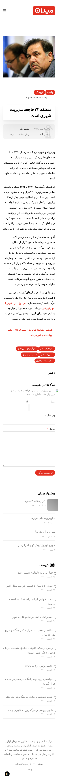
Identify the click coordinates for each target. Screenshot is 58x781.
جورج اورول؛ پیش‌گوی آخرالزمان (36, 545)
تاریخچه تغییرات (23, 764)
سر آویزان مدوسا (45, 531)
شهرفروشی (46, 355)
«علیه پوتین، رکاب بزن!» (38, 665)
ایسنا (40, 134)
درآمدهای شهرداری (26, 349)
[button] (4, 10)
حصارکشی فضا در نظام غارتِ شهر (32, 616)
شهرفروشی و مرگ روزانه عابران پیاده (30, 710)
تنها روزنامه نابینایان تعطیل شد (35, 572)
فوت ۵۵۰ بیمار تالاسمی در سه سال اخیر (29, 585)
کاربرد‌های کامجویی (35, 501)
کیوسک (39, 92)
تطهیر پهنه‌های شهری (43, 518)
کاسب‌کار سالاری (44, 361)
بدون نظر (24, 128)
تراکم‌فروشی (46, 349)
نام (26, 401)
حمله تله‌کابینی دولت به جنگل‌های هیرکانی (29, 696)
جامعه (50, 92)
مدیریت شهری (29, 355)
